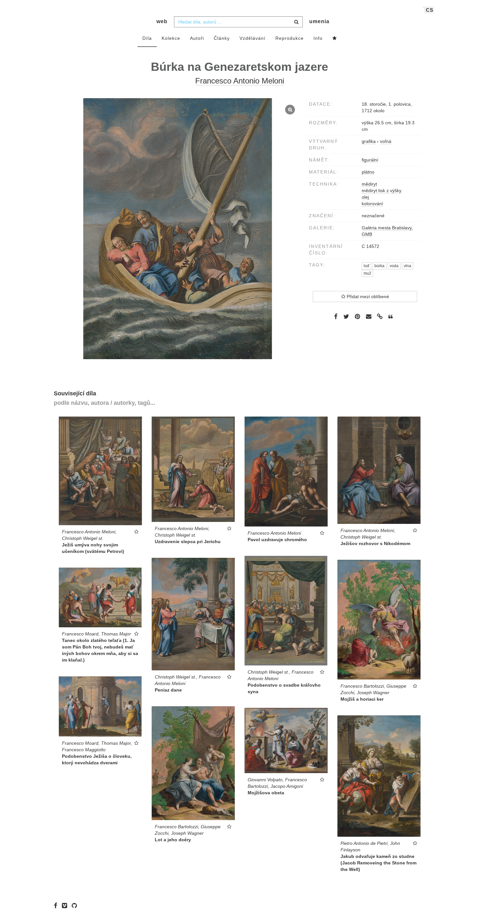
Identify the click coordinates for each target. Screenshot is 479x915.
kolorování (372, 203)
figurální (370, 159)
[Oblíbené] (334, 38)
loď (366, 266)
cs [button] (429, 10)
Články (222, 38)
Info (318, 38)
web (161, 21)
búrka (379, 266)
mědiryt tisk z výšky (381, 190)
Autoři (197, 38)
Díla (147, 38)
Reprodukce (289, 38)
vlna (407, 266)
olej (365, 197)
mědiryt (369, 184)
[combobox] (238, 21)
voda (394, 266)
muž (367, 273)
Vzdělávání (253, 38)
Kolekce (171, 38)
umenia (319, 21)
